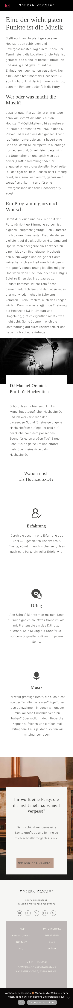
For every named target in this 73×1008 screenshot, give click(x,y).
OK (21, 1002)
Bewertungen (21, 935)
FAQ (21, 948)
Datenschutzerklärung (42, 1002)
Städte (52, 948)
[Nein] (68, 998)
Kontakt (21, 942)
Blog (52, 942)
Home (21, 929)
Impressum (52, 935)
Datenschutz (52, 929)
